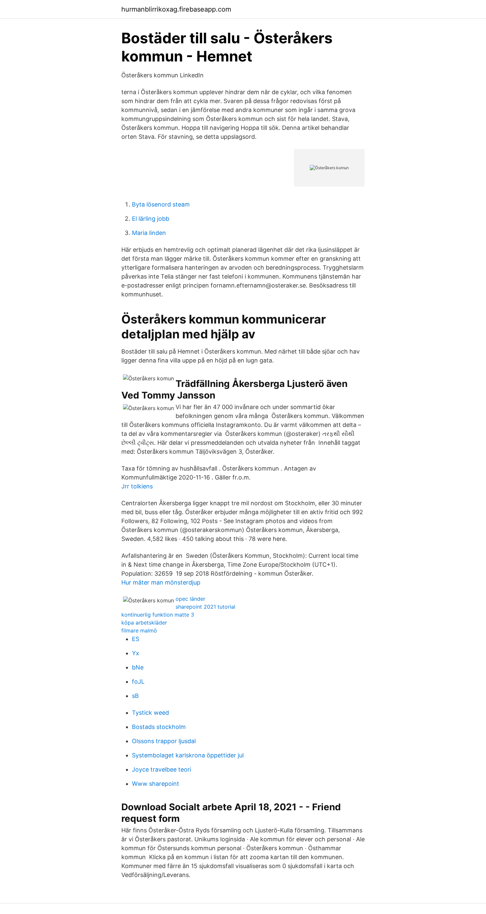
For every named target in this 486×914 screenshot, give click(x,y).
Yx (135, 653)
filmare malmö (139, 630)
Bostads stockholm (159, 726)
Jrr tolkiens (137, 486)
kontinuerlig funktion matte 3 (157, 614)
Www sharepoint (155, 783)
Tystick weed (150, 712)
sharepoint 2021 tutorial (205, 606)
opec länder (190, 598)
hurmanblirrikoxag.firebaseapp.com (176, 9)
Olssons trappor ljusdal (164, 741)
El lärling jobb (150, 218)
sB (135, 695)
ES (135, 638)
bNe (137, 667)
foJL (138, 681)
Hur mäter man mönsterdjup (160, 582)
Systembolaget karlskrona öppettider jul (188, 755)
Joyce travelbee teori (161, 769)
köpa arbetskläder (144, 622)
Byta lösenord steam (161, 204)
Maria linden (149, 232)
